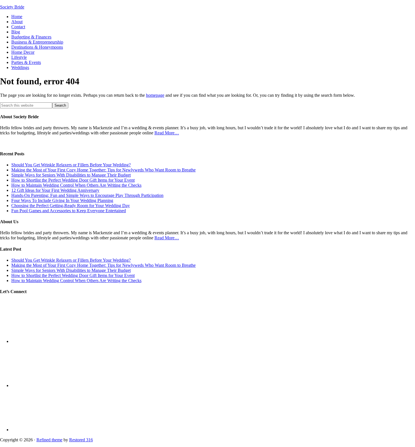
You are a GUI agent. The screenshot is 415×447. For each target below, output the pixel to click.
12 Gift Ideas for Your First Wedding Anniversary (55, 190)
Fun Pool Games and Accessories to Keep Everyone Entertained (68, 210)
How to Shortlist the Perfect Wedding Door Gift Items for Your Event (73, 180)
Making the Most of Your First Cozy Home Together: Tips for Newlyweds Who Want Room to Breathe (103, 169)
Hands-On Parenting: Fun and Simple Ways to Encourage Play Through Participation (87, 195)
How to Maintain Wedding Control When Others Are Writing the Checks (76, 185)
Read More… (166, 132)
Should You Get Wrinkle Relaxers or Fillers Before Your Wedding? (71, 164)
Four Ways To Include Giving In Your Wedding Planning (62, 200)
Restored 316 (81, 439)
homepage (155, 95)
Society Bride (12, 7)
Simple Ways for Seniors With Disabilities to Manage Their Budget (71, 175)
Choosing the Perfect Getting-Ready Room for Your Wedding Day (70, 205)
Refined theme (49, 439)
